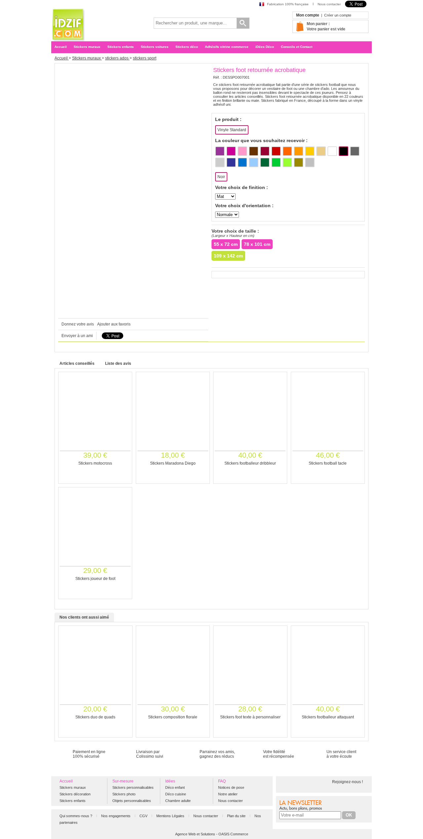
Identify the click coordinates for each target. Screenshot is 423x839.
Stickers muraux (87, 47)
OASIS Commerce (233, 834)
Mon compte (307, 15)
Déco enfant (175, 787)
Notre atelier (228, 794)
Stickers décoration (75, 794)
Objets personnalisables (131, 801)
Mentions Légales (170, 816)
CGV (143, 816)
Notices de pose (231, 787)
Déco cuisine (175, 794)
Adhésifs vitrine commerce (227, 47)
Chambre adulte (178, 801)
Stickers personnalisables (133, 787)
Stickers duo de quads (95, 717)
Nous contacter (329, 4)
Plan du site (237, 816)
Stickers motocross (95, 463)
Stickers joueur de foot (95, 578)
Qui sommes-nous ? (76, 816)
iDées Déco (264, 47)
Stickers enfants (120, 47)
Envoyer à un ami (77, 335)
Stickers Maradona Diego (173, 463)
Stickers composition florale (172, 717)
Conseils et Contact (296, 47)
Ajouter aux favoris (114, 324)
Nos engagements (116, 816)
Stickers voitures (155, 47)
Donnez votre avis (77, 324)
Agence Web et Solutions (195, 834)
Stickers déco (186, 47)
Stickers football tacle (328, 463)
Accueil (61, 47)
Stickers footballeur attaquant (328, 717)
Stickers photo (123, 794)
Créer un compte (337, 15)
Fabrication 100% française (288, 4)
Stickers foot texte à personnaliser (250, 717)
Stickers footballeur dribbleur (250, 463)
